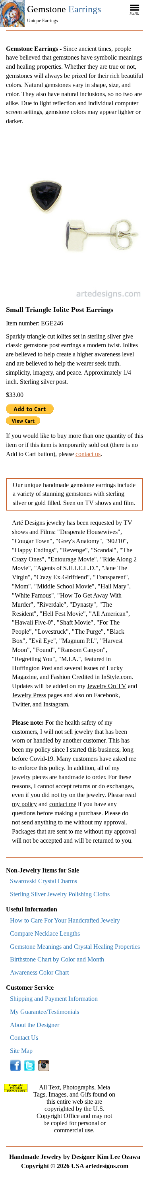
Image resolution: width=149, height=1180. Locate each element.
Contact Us (24, 1037)
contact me (62, 804)
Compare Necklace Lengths (45, 933)
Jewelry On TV (106, 686)
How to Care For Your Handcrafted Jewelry (65, 920)
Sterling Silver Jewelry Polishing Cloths (60, 894)
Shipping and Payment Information (54, 998)
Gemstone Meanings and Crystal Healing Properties (75, 946)
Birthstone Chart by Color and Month (57, 959)
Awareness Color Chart (39, 972)
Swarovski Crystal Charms (43, 881)
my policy (24, 804)
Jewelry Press (29, 695)
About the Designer (34, 1024)
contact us (88, 454)
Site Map (21, 1050)
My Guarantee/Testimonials (44, 1011)
